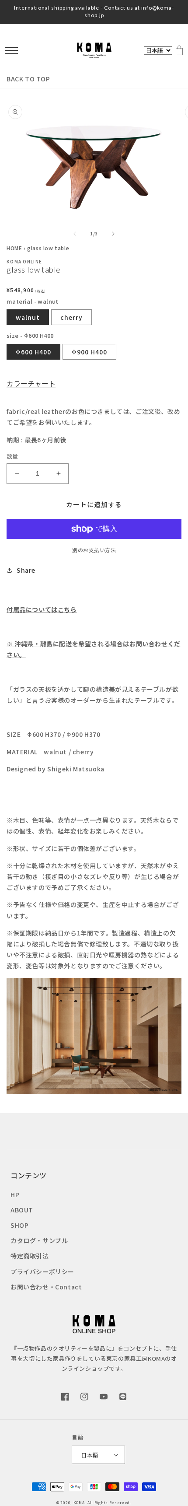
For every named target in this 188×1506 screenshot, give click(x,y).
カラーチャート (31, 383)
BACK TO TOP (28, 78)
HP (14, 1194)
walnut (28, 317)
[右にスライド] (113, 233)
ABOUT (21, 1209)
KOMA (79, 1502)
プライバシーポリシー (42, 1271)
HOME (14, 248)
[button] (11, 50)
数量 (12, 456)
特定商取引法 (29, 1255)
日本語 (89, 1455)
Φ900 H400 (89, 351)
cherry (71, 317)
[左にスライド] (74, 233)
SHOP (19, 1225)
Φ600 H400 (33, 351)
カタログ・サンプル (39, 1240)
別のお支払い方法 (94, 549)
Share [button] (26, 570)
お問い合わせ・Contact (46, 1286)
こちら (67, 609)
